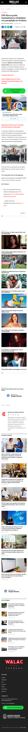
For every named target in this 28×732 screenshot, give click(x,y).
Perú (2, 682)
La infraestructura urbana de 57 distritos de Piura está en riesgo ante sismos (17, 631)
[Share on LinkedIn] (11, 27)
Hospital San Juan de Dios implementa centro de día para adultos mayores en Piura (12, 552)
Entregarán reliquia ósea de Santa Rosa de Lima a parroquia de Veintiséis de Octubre (16, 614)
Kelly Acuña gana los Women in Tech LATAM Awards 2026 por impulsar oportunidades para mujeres (12, 528)
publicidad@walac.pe (6, 700)
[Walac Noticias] (14, 2)
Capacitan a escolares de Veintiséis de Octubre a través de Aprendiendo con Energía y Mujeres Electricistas (12, 481)
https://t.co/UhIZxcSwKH (16, 194)
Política (3, 686)
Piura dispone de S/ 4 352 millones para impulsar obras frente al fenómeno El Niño (16, 648)
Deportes (3, 691)
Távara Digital (23, 727)
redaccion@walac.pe (12, 699)
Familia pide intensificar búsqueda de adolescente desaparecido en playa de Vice (17, 640)
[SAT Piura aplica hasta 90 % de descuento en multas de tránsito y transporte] (4, 622)
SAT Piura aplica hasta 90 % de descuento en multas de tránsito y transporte (16, 622)
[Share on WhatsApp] (8, 27)
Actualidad (4, 12)
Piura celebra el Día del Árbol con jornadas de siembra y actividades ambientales (16, 605)
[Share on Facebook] (2, 27)
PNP (3, 405)
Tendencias (4, 689)
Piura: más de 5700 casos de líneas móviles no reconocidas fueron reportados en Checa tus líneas (13, 576)
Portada (3, 677)
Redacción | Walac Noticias (7, 23)
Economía (3, 684)
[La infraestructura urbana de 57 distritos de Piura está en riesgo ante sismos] (4, 631)
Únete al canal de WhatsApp (15, 91)
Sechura (8, 405)
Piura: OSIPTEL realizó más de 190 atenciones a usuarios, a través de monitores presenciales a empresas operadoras (11, 456)
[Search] (26, 2)
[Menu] (2, 2)
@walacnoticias (11, 196)
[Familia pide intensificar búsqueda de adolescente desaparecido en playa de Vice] (4, 639)
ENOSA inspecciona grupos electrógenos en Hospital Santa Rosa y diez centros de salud (13, 504)
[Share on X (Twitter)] (5, 27)
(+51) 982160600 (10, 703)
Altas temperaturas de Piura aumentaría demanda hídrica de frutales (11, 81)
